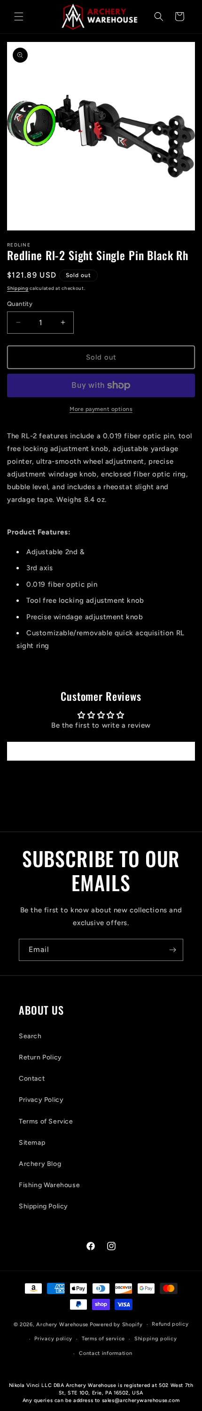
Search (30, 1036)
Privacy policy (53, 1339)
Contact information (105, 1353)
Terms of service (103, 1339)
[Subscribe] (172, 950)
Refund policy (170, 1324)
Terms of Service (46, 1121)
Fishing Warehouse (49, 1185)
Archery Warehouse (62, 1324)
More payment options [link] (101, 409)
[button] (18, 16)
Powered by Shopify (116, 1324)
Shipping (18, 288)
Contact (32, 1079)
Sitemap (32, 1143)
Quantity (19, 303)
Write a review (101, 751)
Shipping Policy (43, 1206)
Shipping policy (155, 1339)
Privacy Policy (41, 1100)
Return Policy (40, 1057)
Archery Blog (40, 1164)
